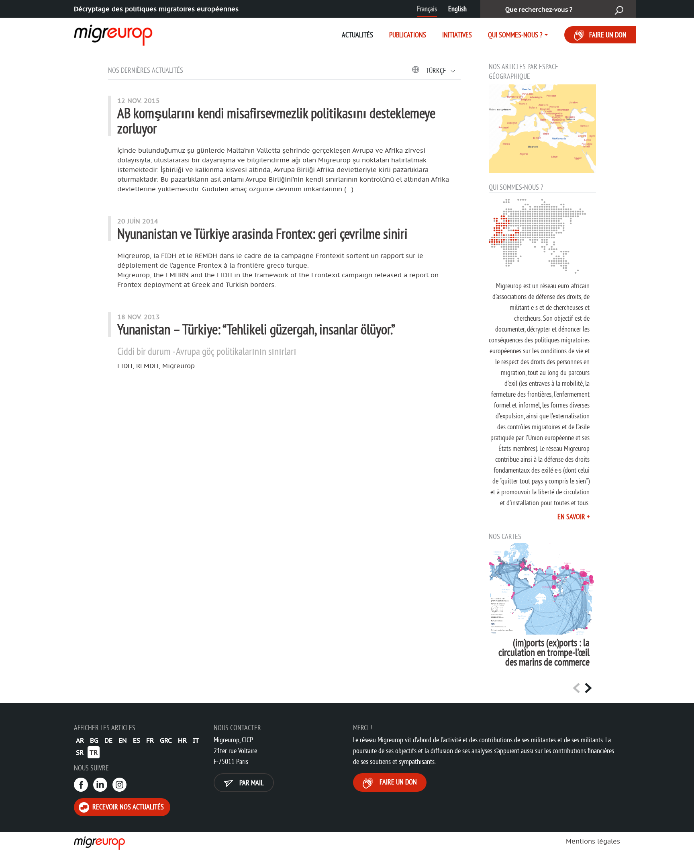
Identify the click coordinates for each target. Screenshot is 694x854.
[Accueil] (100, 843)
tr (94, 752)
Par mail (250, 782)
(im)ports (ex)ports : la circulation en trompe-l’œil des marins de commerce (544, 652)
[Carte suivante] (588, 687)
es (136, 740)
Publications (407, 34)
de (108, 740)
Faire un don (608, 34)
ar (80, 740)
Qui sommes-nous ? (515, 34)
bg (94, 740)
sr (80, 752)
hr (182, 740)
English (457, 8)
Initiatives (457, 34)
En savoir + (573, 516)
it (196, 740)
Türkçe (437, 70)
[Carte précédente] (576, 687)
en (122, 740)
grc (166, 740)
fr (150, 740)
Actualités (357, 34)
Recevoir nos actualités (127, 806)
